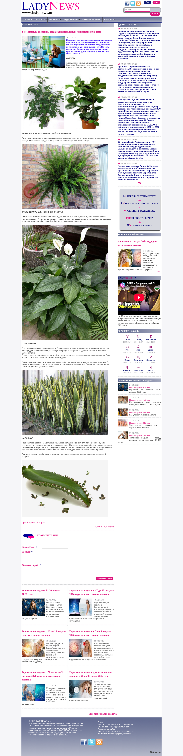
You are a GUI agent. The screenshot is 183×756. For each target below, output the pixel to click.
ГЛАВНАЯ (27, 19)
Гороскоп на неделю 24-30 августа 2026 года (145, 390)
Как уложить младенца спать (142, 415)
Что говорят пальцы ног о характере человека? (145, 426)
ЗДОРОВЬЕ (109, 19)
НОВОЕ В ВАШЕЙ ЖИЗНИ (131, 234)
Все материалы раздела (103, 713)
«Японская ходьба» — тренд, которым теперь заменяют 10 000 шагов (139, 440)
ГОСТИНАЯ (54, 19)
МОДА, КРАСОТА (70, 19)
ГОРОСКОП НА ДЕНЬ (128, 331)
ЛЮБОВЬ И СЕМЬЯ (91, 19)
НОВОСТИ (40, 19)
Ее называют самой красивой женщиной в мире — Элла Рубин (145, 403)
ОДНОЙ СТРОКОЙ (127, 25)
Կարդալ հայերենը (104, 527)
